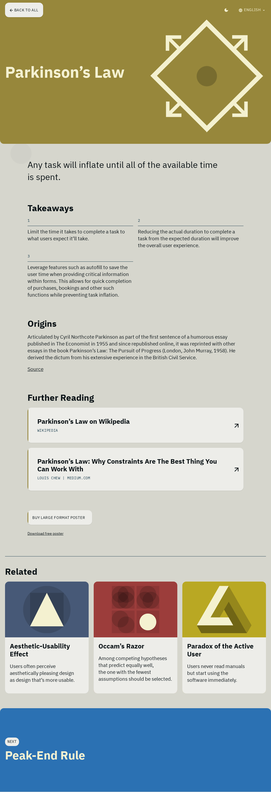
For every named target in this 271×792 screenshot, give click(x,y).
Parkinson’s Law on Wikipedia (83, 422)
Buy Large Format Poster (59, 517)
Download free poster (46, 533)
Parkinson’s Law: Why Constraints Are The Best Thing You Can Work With (127, 465)
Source (35, 369)
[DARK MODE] (226, 9)
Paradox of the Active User (220, 650)
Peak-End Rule (45, 755)
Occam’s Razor (121, 646)
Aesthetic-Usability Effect (40, 650)
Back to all (26, 10)
